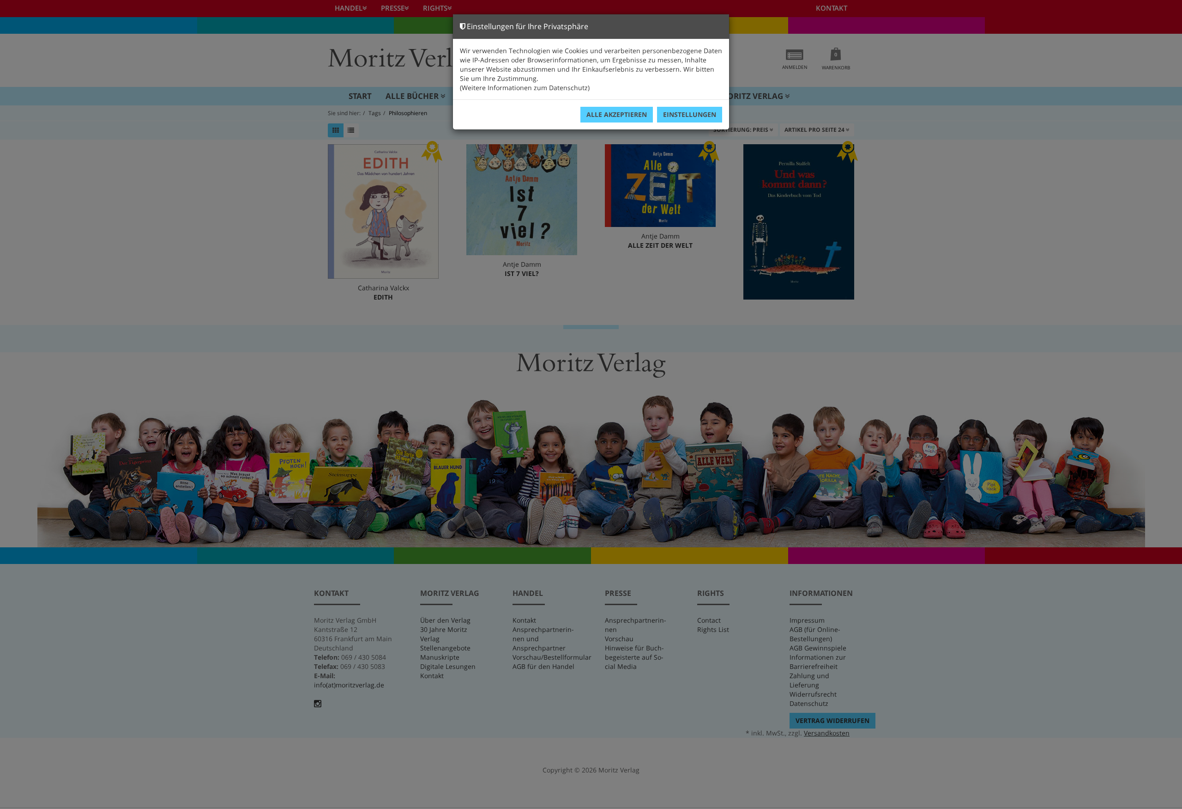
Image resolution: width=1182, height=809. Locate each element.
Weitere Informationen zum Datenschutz (525, 87)
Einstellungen (689, 114)
